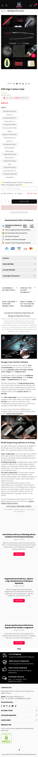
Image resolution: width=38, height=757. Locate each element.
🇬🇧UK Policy (25, 226)
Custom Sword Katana (14, 413)
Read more (19, 554)
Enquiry (19, 193)
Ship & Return (8, 193)
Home (3, 11)
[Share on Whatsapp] (26, 83)
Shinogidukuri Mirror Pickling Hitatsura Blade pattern (9, 144)
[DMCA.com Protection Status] (6, 743)
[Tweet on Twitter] (17, 83)
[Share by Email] (29, 83)
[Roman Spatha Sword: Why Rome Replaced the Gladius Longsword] (19, 614)
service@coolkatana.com (15, 697)
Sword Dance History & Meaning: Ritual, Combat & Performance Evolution (19, 535)
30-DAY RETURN (9, 270)
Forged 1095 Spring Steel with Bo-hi (10, 154)
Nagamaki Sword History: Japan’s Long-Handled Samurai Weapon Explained (19, 581)
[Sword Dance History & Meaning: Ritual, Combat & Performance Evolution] (19, 523)
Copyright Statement (11, 276)
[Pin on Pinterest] (20, 83)
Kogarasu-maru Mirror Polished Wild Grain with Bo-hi (10, 135)
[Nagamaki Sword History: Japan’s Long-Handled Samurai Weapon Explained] (19, 567)
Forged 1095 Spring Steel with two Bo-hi (9, 167)
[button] (19, 207)
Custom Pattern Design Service (17, 502)
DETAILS (6, 258)
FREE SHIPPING (8, 264)
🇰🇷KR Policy (32, 226)
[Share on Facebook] (14, 83)
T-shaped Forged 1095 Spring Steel (10, 174)
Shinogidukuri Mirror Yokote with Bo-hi (9, 118)
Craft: (4, 108)
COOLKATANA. (18, 754)
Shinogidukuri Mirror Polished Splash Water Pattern (10, 125)
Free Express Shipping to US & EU (13, 226)
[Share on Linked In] (23, 83)
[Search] (6, 5)
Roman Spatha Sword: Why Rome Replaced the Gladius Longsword (19, 626)
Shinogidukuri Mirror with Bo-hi (9, 111)
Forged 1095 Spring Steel (10, 161)
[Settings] (31, 5)
